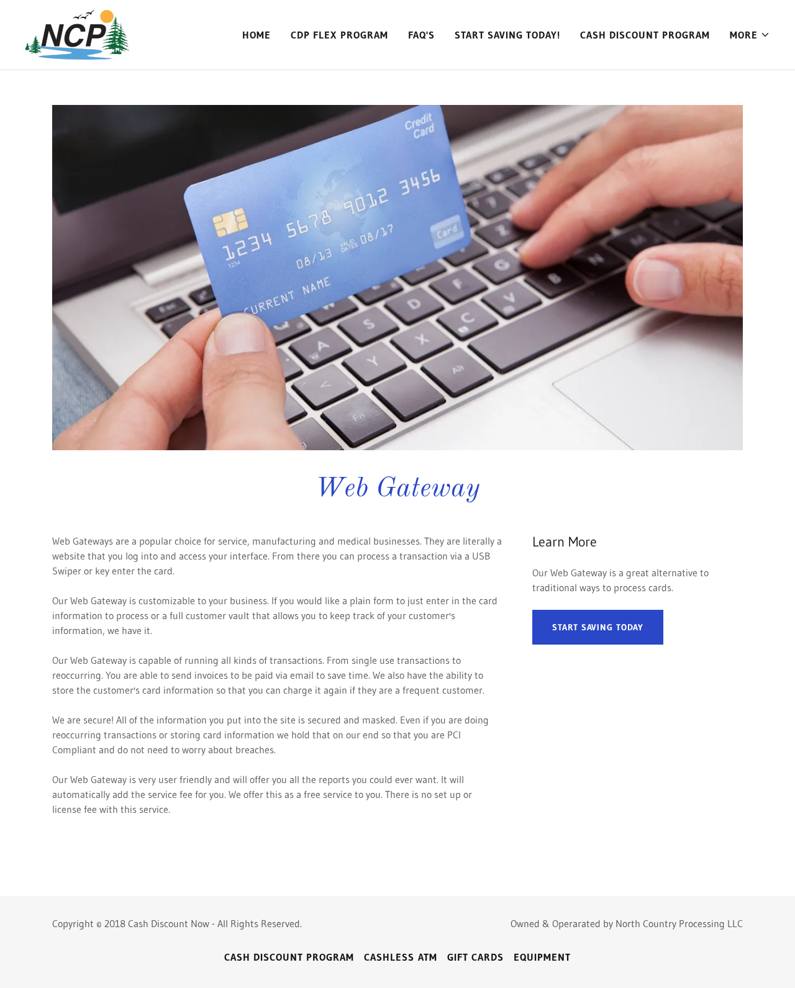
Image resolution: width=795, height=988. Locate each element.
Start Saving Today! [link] (507, 35)
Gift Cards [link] (475, 957)
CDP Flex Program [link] (339, 35)
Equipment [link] (542, 957)
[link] (77, 33)
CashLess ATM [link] (400, 957)
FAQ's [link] (421, 35)
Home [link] (256, 35)
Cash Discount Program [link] (645, 35)
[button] (750, 34)
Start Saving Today (597, 627)
